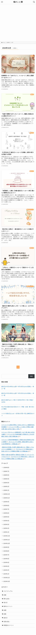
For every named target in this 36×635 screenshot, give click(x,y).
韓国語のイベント (9, 625)
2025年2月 (6, 528)
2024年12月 (6, 536)
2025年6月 (6, 513)
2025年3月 (6, 524)
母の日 (5, 602)
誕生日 (5, 617)
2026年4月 (6, 479)
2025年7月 (6, 509)
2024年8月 (6, 551)
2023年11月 (6, 577)
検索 (31, 376)
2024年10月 (6, 543)
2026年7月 (6, 471)
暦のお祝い (7, 598)
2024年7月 (6, 555)
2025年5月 (6, 517)
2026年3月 (6, 482)
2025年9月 (6, 501)
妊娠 (5, 595)
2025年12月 (6, 494)
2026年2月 (6, 486)
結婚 (5, 610)
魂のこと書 (18, 2)
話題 (5, 614)
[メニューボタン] (2, 2)
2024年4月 (6, 562)
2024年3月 (6, 566)
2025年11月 (6, 498)
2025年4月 (6, 520)
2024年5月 (6, 558)
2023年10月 (6, 581)
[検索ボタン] (34, 2)
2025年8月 (6, 505)
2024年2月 (6, 570)
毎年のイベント (8, 606)
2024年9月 (6, 547)
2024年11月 (6, 539)
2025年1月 (6, 532)
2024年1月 (6, 574)
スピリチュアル (8, 591)
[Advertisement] (18, 22)
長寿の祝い (7, 621)
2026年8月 (6, 467)
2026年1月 (6, 490)
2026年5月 (6, 475)
